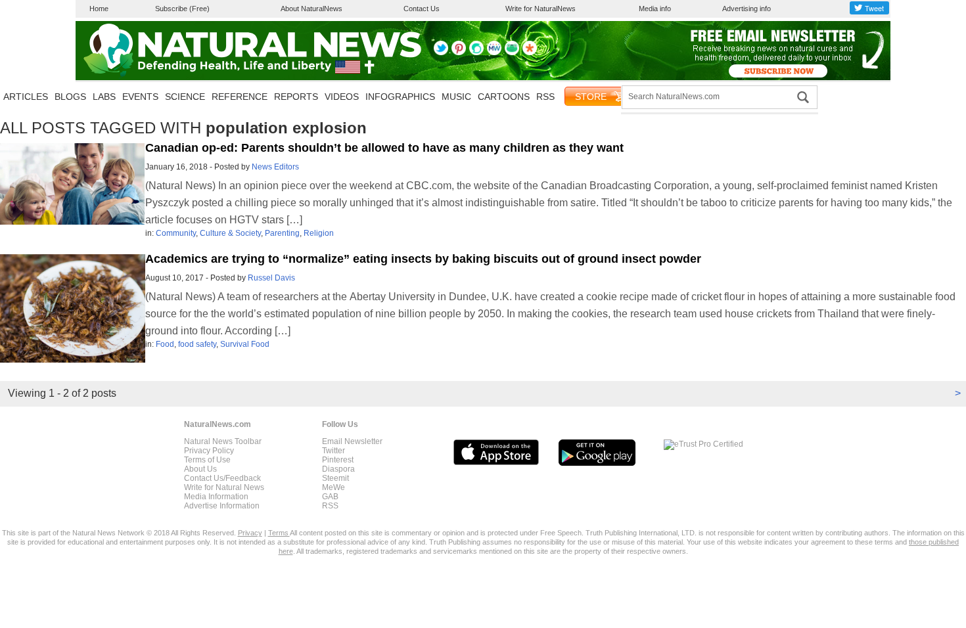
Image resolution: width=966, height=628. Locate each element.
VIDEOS (342, 96)
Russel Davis (271, 277)
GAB (330, 496)
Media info (655, 8)
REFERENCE (239, 96)
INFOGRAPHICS (400, 96)
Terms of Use (207, 459)
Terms (279, 533)
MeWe (333, 487)
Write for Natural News (224, 487)
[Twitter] (441, 52)
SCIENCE (185, 96)
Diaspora (338, 469)
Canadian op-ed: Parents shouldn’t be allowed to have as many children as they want (384, 147)
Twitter (333, 450)
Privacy (250, 533)
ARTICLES (25, 96)
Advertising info (746, 8)
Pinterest (338, 459)
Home (98, 8)
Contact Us (421, 8)
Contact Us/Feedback (222, 478)
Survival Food (244, 344)
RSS (545, 96)
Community (176, 233)
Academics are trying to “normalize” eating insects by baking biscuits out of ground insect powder (423, 258)
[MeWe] (494, 52)
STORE (591, 96)
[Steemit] (476, 52)
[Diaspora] (529, 52)
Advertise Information (222, 505)
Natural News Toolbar (223, 441)
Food (165, 344)
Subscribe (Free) (182, 8)
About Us (200, 469)
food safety (197, 344)
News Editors (275, 166)
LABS (104, 96)
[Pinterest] (458, 52)
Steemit (335, 478)
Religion (319, 233)
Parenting (282, 233)
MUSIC (456, 96)
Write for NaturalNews (540, 8)
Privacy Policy (209, 450)
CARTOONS (504, 96)
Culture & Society (230, 233)
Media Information (216, 496)
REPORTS (296, 96)
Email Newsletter (352, 441)
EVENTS (140, 96)
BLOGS (70, 96)
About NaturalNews (311, 8)
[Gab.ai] (512, 52)
